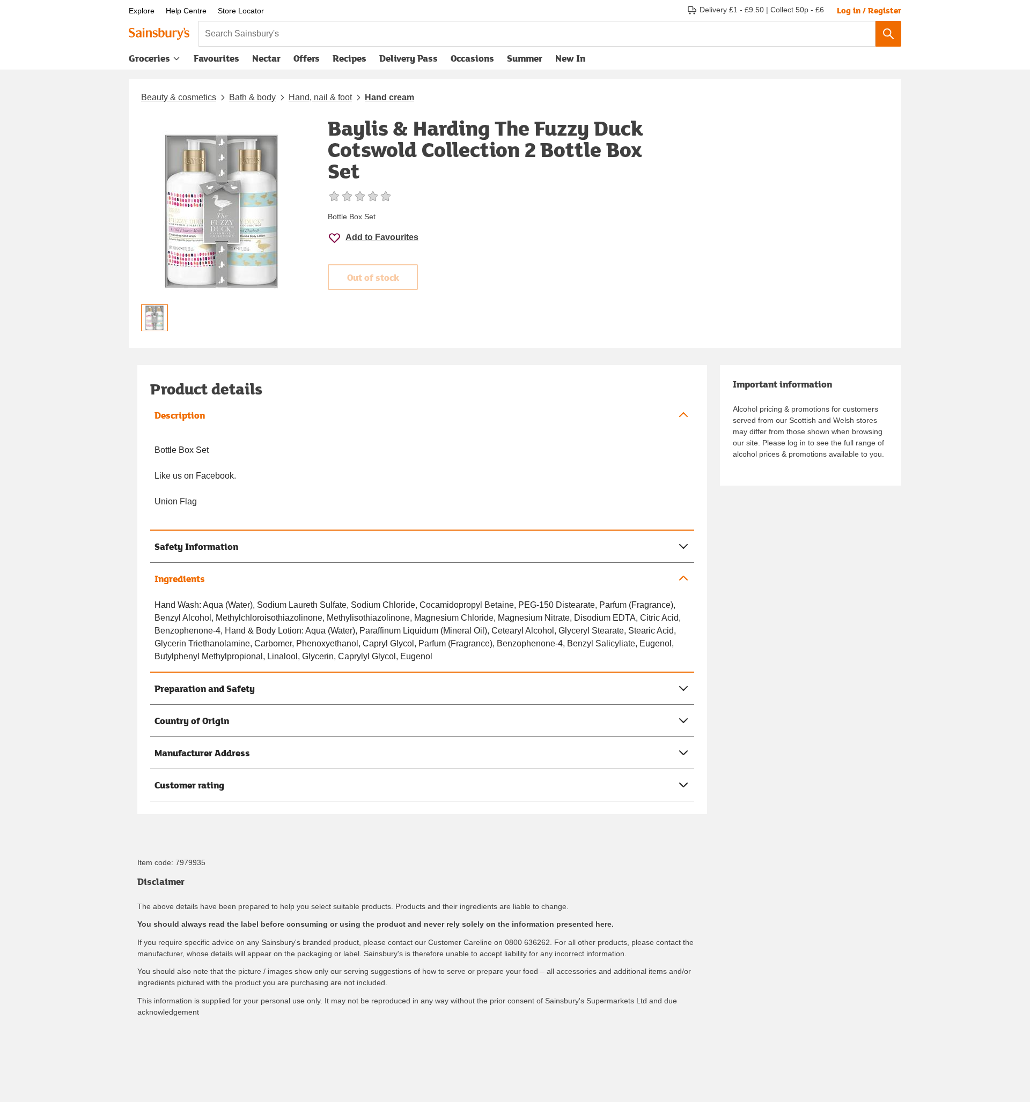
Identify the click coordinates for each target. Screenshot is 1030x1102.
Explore (141, 10)
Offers (306, 58)
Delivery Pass (408, 60)
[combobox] (536, 34)
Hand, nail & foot (320, 97)
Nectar (266, 58)
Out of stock (373, 277)
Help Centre (186, 10)
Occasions (472, 58)
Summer (524, 58)
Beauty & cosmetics (178, 97)
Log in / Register (869, 10)
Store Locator (241, 10)
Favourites (216, 58)
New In (570, 58)
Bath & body (252, 97)
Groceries (149, 58)
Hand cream (389, 97)
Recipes (349, 58)
